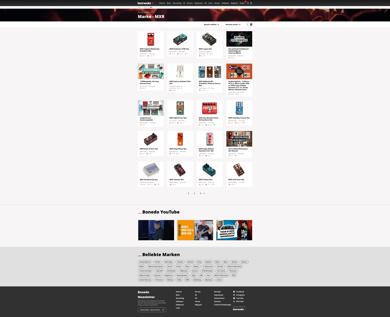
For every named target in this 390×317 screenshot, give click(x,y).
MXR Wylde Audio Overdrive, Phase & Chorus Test (209, 83)
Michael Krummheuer (205, 52)
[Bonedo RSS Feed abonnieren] (251, 3)
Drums (190, 3)
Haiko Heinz (143, 54)
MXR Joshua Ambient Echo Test (180, 82)
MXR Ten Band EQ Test (149, 180)
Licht (210, 3)
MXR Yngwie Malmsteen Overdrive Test (149, 50)
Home (139, 7)
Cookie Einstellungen (222, 305)
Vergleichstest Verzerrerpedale (146, 119)
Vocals (217, 3)
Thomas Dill (231, 56)
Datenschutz (219, 298)
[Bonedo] (146, 3)
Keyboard (198, 3)
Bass (169, 3)
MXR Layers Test (205, 49)
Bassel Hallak (144, 123)
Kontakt (217, 292)
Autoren (217, 301)
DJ (184, 3)
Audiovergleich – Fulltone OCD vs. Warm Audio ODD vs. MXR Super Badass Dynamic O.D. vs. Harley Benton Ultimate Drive (238, 85)
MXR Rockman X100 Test (179, 49)
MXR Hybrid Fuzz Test (178, 118)
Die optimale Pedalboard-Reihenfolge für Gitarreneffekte (238, 51)
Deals (242, 3)
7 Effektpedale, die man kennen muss (149, 82)
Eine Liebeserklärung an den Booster (238, 150)
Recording (177, 3)
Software (225, 3)
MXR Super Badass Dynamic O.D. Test (206, 150)
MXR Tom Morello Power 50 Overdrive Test (208, 119)
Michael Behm (232, 121)
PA (205, 3)
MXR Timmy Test (205, 180)
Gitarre (162, 3)
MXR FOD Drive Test (236, 180)
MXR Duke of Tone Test (149, 149)
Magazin (234, 3)
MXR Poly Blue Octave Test (239, 118)
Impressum (218, 295)
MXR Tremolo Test (176, 180)
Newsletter (150, 310)
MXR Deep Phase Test (177, 149)
